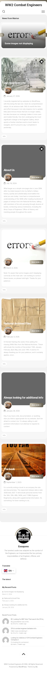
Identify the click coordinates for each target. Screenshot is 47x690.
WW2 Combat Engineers (23, 5)
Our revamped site (14, 82)
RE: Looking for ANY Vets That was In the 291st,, (27, 619)
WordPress (22, 667)
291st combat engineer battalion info (23, 628)
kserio (14, 644)
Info (4, 136)
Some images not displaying (11, 24)
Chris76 (15, 624)
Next (45, 35)
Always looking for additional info (23, 397)
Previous (2, 35)
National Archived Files (17, 323)
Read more (36, 90)
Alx (36, 667)
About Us (9, 170)
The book (9, 469)
